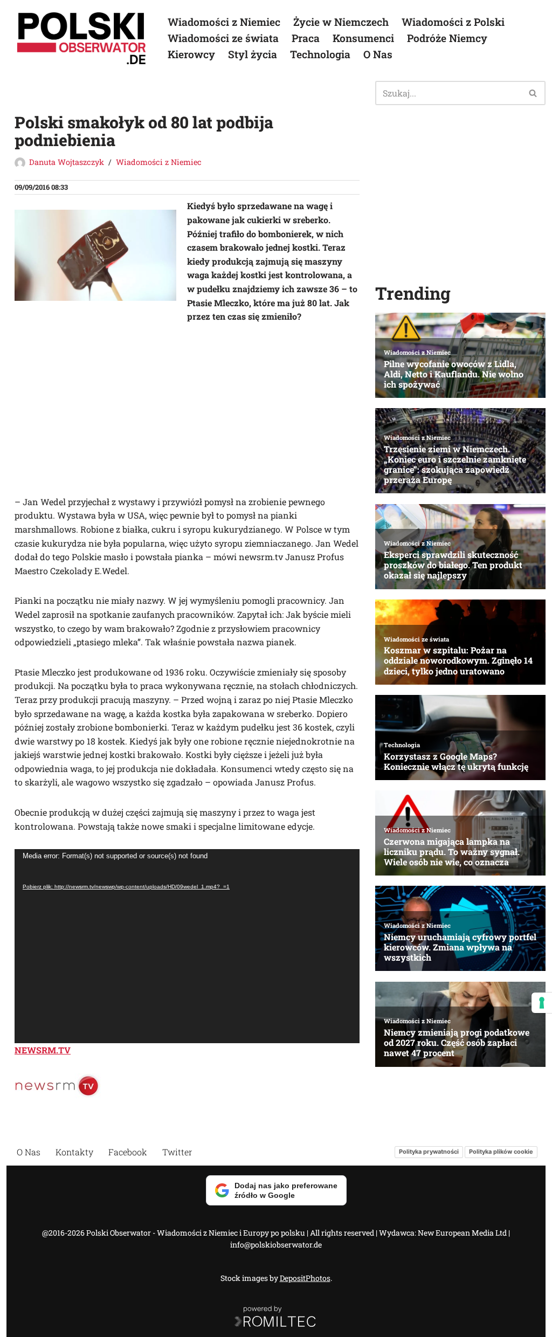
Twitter (177, 1151)
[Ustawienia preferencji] (542, 1003)
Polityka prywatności (429, 1152)
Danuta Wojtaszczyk (66, 162)
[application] (187, 946)
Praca (306, 38)
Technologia (320, 54)
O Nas (377, 54)
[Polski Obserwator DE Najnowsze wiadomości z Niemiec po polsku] (82, 38)
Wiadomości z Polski (453, 22)
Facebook (127, 1151)
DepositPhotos (305, 1278)
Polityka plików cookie (501, 1152)
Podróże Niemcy (447, 38)
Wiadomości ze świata (223, 38)
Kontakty (74, 1151)
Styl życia (252, 54)
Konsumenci (363, 38)
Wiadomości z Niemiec (224, 22)
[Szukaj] (533, 93)
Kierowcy (191, 54)
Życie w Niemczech (341, 22)
